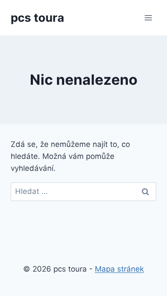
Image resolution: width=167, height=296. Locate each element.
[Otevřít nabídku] (148, 17)
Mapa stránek (119, 268)
